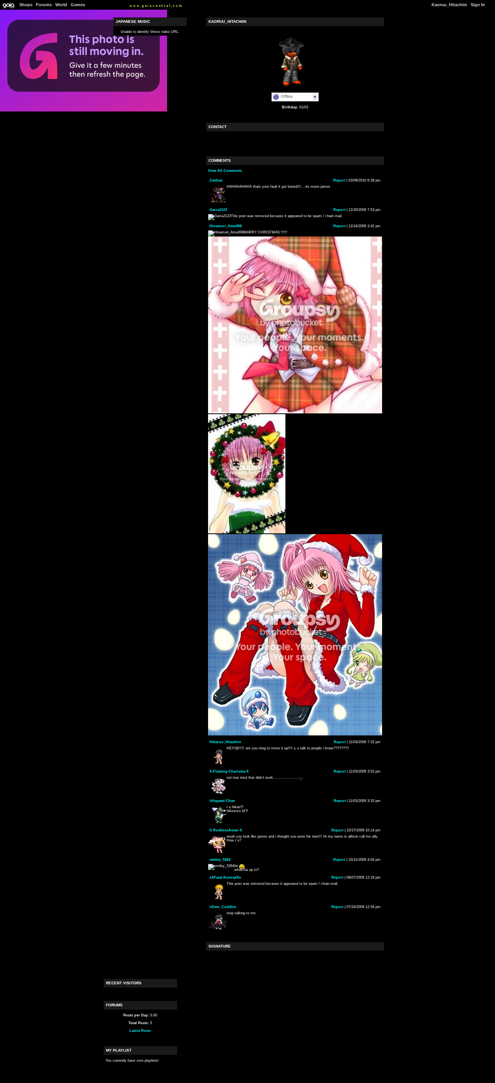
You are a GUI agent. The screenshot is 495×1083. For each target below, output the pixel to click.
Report (339, 180)
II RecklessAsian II (226, 830)
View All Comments (225, 171)
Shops (25, 4)
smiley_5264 (220, 860)
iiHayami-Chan (222, 801)
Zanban (216, 180)
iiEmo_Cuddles (223, 907)
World (61, 4)
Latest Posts (140, 1031)
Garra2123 (218, 210)
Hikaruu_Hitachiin (225, 742)
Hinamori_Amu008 (226, 226)
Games (78, 4)
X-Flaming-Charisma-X (229, 771)
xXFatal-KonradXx (225, 877)
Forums (44, 4)
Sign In (478, 4)
